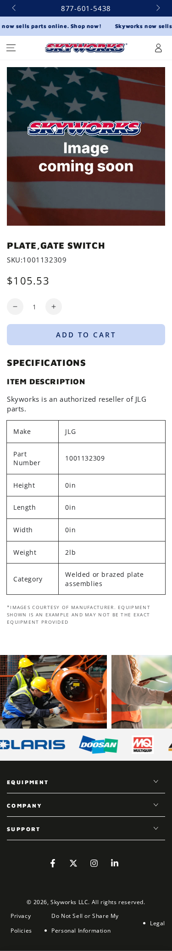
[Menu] (11, 48)
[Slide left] (14, 8)
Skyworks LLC (69, 902)
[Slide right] (157, 8)
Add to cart (86, 334)
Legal (157, 923)
